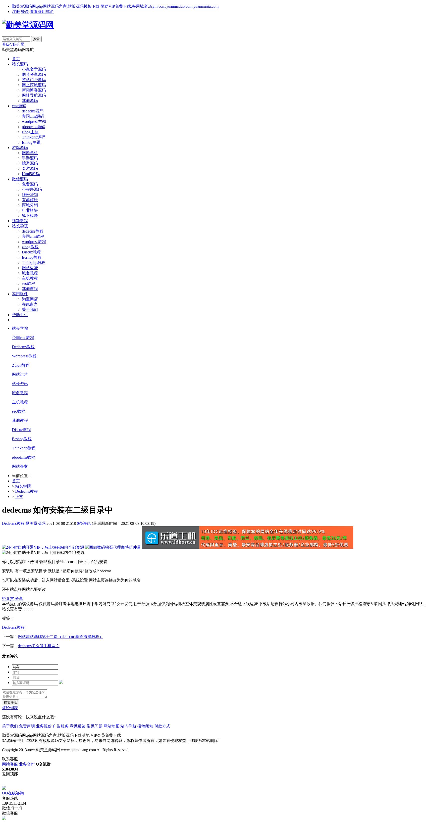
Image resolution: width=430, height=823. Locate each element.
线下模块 (30, 215)
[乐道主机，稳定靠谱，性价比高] (247, 547)
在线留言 (30, 304)
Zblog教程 (20, 365)
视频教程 (20, 221)
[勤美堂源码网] (28, 24)
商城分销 (30, 205)
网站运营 (30, 268)
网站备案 (20, 466)
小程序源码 (32, 189)
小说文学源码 (34, 69)
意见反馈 (78, 726)
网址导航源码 (34, 95)
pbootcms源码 (33, 127)
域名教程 (30, 273)
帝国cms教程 (33, 236)
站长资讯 (20, 384)
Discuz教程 (31, 252)
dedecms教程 (33, 231)
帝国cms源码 (33, 116)
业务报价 (44, 726)
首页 (16, 59)
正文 (19, 496)
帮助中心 (20, 315)
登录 (25, 11)
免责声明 (27, 726)
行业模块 (30, 210)
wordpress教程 (34, 242)
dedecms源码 (33, 111)
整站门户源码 (34, 80)
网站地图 (111, 726)
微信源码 (20, 179)
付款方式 (162, 726)
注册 (16, 11)
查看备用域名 (42, 11)
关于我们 (30, 309)
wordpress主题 (34, 121)
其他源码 (30, 100)
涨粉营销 (30, 195)
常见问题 (95, 726)
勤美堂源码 (36, 523)
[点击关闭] (2, 783)
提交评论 (10, 702)
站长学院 (20, 226)
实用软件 (20, 294)
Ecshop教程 (32, 257)
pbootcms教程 (23, 457)
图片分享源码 (34, 74)
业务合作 (27, 764)
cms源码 (19, 106)
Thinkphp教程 (33, 262)
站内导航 (128, 726)
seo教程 (28, 283)
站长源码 (20, 64)
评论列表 (10, 708)
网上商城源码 (34, 85)
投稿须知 (145, 726)
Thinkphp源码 (33, 137)
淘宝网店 (30, 299)
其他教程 (30, 289)
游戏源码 (20, 147)
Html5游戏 (31, 174)
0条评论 (84, 523)
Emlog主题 (31, 142)
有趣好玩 (30, 200)
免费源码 (30, 184)
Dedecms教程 (23, 347)
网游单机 (30, 153)
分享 (19, 598)
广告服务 (61, 726)
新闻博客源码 (34, 90)
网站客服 (10, 764)
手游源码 (30, 158)
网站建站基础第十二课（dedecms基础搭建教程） (60, 636)
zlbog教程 (30, 247)
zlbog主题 (30, 132)
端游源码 (30, 163)
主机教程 (30, 278)
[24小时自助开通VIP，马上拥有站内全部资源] (43, 547)
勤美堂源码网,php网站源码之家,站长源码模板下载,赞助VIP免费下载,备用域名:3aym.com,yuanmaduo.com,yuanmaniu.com (115, 6)
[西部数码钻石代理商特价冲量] (113, 547)
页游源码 (30, 168)
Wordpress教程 (24, 356)
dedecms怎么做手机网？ (38, 646)
